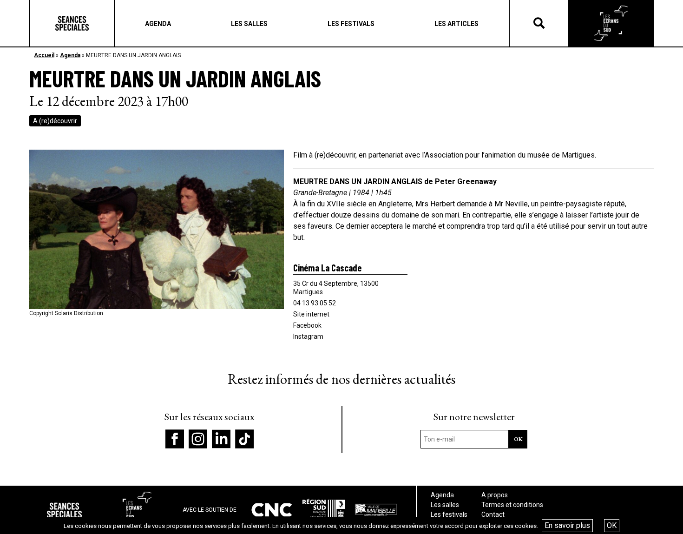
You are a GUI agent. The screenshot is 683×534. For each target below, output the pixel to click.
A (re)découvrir (55, 121)
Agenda (70, 55)
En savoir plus (567, 525)
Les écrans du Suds (611, 23)
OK (612, 525)
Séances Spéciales (72, 23)
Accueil (44, 55)
